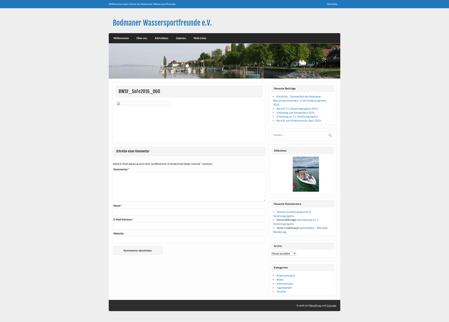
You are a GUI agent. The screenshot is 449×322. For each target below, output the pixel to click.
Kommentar (121, 169)
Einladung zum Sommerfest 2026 (296, 112)
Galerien (181, 38)
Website (118, 233)
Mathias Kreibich (286, 211)
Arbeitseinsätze (286, 275)
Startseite (332, 3)
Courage (331, 305)
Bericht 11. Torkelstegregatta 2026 (297, 108)
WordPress (315, 305)
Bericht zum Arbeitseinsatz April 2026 (299, 120)
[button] (274, 174)
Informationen (285, 283)
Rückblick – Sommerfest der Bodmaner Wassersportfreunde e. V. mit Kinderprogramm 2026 (299, 100)
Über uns (141, 38)
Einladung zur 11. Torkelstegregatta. (298, 116)
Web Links (200, 38)
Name (117, 205)
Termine (281, 291)
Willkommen (121, 38)
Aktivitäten (161, 38)
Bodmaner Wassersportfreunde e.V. (162, 22)
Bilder (280, 279)
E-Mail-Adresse (123, 219)
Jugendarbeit (284, 287)
